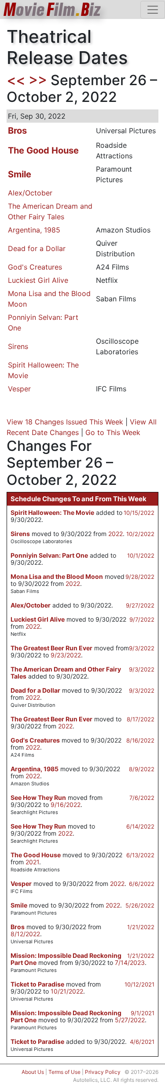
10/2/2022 (140, 533)
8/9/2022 (141, 769)
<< (16, 80)
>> (38, 80)
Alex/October (30, 192)
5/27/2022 (130, 1020)
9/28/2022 (139, 576)
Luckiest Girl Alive (38, 280)
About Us (33, 1072)
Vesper (19, 388)
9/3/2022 (141, 648)
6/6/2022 (141, 883)
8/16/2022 (140, 740)
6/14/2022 (140, 826)
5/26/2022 (139, 905)
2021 (32, 862)
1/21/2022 (140, 926)
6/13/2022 (140, 855)
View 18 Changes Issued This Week (65, 421)
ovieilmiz (52, 9)
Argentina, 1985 (34, 229)
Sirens (18, 346)
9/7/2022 (141, 619)
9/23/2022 (66, 655)
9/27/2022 (140, 605)
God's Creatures (35, 267)
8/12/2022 (25, 934)
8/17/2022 (140, 719)
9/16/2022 (66, 804)
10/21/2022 (67, 991)
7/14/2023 (130, 962)
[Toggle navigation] (152, 10)
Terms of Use (64, 1072)
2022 (115, 533)
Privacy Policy (103, 1072)
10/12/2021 (139, 984)
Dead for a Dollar (37, 248)
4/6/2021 (142, 1041)
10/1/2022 (140, 555)
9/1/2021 (142, 1013)
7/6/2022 (141, 797)
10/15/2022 (139, 512)
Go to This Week (112, 432)
